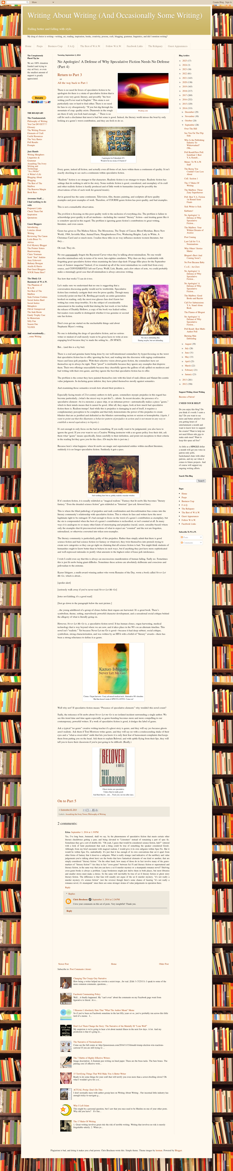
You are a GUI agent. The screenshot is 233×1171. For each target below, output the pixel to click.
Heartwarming (33, 251)
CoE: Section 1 (191, 178)
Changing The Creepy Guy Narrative (90, 978)
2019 (185, 86)
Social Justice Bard (35, 299)
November (190, 116)
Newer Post (63, 963)
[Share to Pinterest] (96, 810)
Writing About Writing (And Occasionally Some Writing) (114, 15)
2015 (185, 103)
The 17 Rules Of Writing (84, 1121)
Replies (71, 893)
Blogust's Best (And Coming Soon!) (193, 256)
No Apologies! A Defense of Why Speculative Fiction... (192, 219)
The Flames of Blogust (194, 312)
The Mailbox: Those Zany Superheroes (193, 191)
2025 (185, 60)
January (188, 374)
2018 (185, 90)
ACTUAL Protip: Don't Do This (87, 1089)
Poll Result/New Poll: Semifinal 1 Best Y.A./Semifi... (194, 155)
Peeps (40, 46)
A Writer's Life (34, 174)
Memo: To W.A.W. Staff (193, 163)
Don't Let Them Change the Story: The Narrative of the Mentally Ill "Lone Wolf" (110, 1025)
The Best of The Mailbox (34, 185)
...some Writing (34, 336)
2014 (185, 108)
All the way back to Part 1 (73, 83)
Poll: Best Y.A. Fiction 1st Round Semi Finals (194, 199)
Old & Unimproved (36, 308)
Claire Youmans (34, 254)
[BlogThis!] (87, 810)
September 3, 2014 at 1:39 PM (84, 832)
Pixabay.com (143, 110)
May (187, 356)
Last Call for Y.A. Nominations (192, 243)
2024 (185, 64)
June (187, 352)
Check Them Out (35, 211)
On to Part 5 (67, 800)
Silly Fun (31, 321)
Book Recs (32, 192)
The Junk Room (34, 312)
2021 (185, 77)
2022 (185, 73)
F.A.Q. (71, 46)
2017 (185, 95)
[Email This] (84, 810)
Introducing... (33, 227)
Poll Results (32, 142)
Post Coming (190, 237)
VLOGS (31, 327)
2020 (185, 82)
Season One (32, 324)
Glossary (31, 127)
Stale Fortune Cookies (37, 296)
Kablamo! (188, 210)
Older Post (164, 963)
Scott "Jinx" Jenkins (36, 257)
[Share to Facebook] (93, 810)
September (190, 124)
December (190, 111)
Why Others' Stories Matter (193, 250)
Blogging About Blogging (34, 179)
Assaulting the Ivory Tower (76, 814)
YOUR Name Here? (36, 272)
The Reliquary (155, 46)
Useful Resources (35, 136)
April (187, 361)
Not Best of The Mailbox (34, 292)
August (188, 343)
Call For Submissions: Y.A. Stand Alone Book (194, 305)
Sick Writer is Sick (192, 206)
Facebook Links (135, 46)
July (187, 348)
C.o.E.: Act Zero (192, 266)
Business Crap (55, 46)
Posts (185, 537)
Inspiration (32, 214)
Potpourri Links (34, 208)
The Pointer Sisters (36, 248)
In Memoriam (33, 318)
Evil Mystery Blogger (37, 245)
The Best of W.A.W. (90, 46)
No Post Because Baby (194, 262)
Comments (188, 542)
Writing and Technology (32, 167)
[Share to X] (90, 810)
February (189, 369)
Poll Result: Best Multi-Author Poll (195, 330)
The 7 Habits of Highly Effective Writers (91, 1057)
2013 (185, 379)
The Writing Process (36, 130)
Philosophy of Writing (97, 814)
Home (28, 46)
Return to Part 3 (70, 74)
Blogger (178, 1150)
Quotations (32, 217)
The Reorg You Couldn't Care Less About (194, 171)
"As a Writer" (33, 171)
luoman (159, 1150)
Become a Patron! (187, 396)
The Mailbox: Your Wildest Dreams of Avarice (194, 230)
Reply (67, 887)
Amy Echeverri (34, 260)
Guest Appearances (178, 46)
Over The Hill (190, 128)
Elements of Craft (35, 133)
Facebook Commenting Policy (86, 994)
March (188, 365)
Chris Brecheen (80, 899)
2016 (185, 99)
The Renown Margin (36, 189)
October (189, 120)
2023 (185, 69)
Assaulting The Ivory (36, 163)
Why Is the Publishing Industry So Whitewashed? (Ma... (194, 143)
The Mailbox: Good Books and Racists (193, 297)
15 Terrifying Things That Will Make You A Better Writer (99, 1073)
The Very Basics (34, 139)
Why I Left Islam (81, 1105)
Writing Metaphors (35, 154)
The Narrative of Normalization (87, 1041)
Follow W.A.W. (113, 46)
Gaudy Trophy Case (36, 315)
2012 (185, 383)
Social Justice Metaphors (33, 304)
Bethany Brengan (35, 263)
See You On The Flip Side (194, 134)
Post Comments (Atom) (80, 969)
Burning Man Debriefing (190, 337)
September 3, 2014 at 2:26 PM (106, 899)
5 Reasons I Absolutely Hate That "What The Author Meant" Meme (103, 1010)
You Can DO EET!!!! (37, 124)
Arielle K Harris (34, 266)
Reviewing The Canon (37, 236)
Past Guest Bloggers (36, 269)
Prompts (31, 145)
